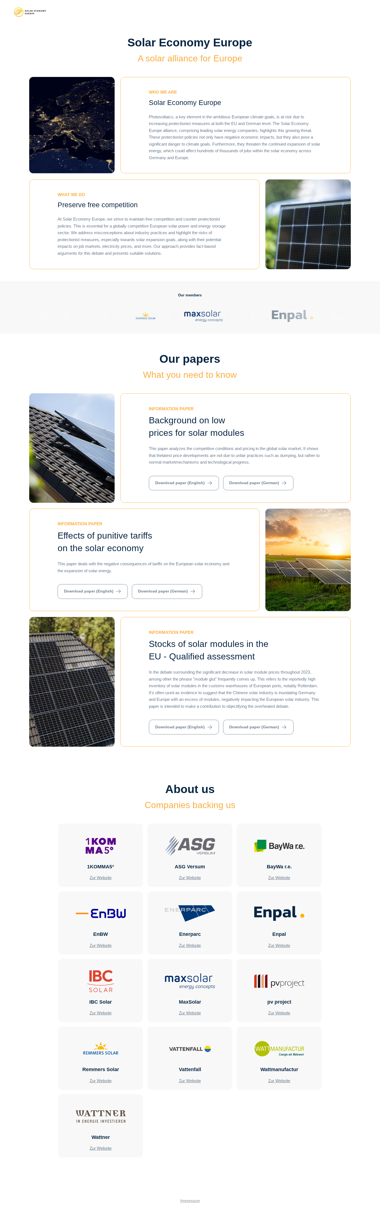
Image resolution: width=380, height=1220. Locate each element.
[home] (30, 12)
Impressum (190, 1200)
